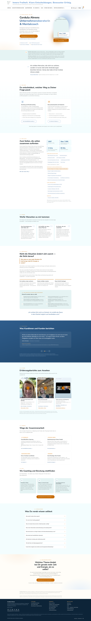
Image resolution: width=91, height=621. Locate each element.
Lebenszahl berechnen (52, 610)
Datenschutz (69, 604)
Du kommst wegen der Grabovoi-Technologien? (28, 38)
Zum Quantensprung (51, 448)
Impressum (69, 603)
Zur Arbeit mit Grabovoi (53, 121)
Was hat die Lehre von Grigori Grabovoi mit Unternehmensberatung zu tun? (40, 531)
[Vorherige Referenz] (42, 351)
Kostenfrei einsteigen (51, 462)
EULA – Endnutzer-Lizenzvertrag (72, 607)
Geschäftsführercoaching (35, 603)
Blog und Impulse (52, 608)
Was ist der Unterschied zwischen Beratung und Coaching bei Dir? (39, 527)
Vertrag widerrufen (70, 610)
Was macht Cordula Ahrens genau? (33, 516)
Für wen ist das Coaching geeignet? (33, 520)
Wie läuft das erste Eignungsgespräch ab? (34, 543)
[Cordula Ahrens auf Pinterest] (78, 8)
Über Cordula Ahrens (34, 604)
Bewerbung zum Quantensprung (36, 605)
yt (16, 609)
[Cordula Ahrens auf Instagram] (73, 8)
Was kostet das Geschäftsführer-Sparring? (34, 535)
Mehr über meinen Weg (24, 171)
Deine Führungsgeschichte (53, 605)
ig (12, 609)
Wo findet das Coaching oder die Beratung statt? (35, 539)
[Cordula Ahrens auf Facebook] (71, 8)
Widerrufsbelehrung (70, 608)
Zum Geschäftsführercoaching (28, 121)
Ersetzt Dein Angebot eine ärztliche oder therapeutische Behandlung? (39, 546)
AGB (68, 605)
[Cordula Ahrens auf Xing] (76, 8)
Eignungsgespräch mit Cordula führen (28, 36)
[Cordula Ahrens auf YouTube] (79, 8)
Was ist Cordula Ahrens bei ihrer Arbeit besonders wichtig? (37, 523)
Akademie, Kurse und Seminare (54, 604)
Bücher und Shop (52, 603)
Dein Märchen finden (52, 607)
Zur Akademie (23, 462)
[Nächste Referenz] (49, 351)
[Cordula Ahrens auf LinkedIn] (75, 8)
